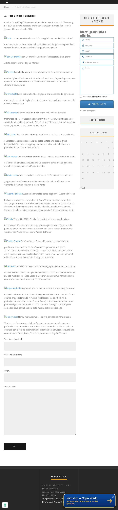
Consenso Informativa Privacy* (95, 97)
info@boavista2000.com (53, 498)
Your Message (10, 386)
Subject (7, 370)
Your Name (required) (13, 339)
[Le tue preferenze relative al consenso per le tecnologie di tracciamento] (5, 505)
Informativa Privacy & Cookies (56, 502)
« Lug (82, 187)
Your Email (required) (13, 355)
